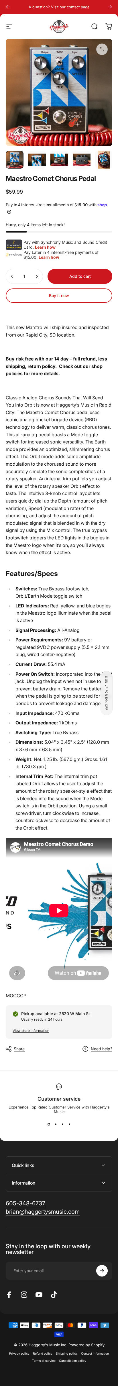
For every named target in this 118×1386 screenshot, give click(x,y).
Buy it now (59, 295)
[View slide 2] (55, 1124)
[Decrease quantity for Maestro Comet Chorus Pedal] (12, 276)
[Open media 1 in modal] (102, 49)
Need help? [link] (101, 1048)
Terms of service (44, 1361)
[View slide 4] (69, 1124)
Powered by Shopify (86, 1344)
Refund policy (42, 1353)
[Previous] (8, 7)
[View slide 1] (48, 1124)
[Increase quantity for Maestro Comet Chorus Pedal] (37, 276)
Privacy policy (19, 1353)
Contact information (95, 1353)
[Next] (110, 7)
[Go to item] (14, 160)
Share (19, 1048)
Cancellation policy (72, 1361)
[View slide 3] (62, 1124)
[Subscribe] (102, 1271)
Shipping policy (67, 1353)
